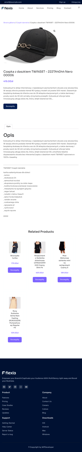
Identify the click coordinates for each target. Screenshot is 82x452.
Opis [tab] (8, 126)
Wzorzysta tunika (14, 257)
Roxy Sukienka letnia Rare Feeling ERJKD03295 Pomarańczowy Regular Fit (14, 319)
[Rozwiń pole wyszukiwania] (79, 8)
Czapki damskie (22, 23)
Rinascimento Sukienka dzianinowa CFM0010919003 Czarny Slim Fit (39, 262)
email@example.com (13, 2)
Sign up (62, 2)
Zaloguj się (76, 2)
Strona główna (9, 23)
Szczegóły (10, 106)
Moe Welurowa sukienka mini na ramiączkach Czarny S (64, 262)
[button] (54, 31)
